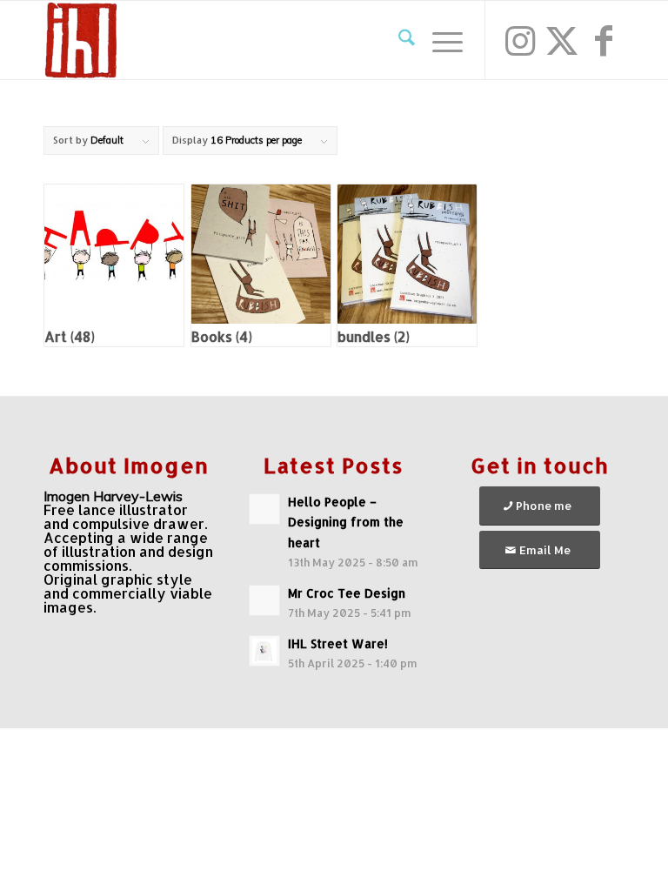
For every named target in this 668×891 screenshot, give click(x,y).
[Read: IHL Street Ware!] (264, 651)
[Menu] (439, 40)
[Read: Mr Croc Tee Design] (264, 600)
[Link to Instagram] (520, 40)
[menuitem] (398, 40)
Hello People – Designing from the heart (346, 521)
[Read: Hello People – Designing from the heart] (264, 509)
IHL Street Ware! (338, 643)
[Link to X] (562, 40)
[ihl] (80, 40)
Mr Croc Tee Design (346, 593)
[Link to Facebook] (604, 40)
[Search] (398, 40)
